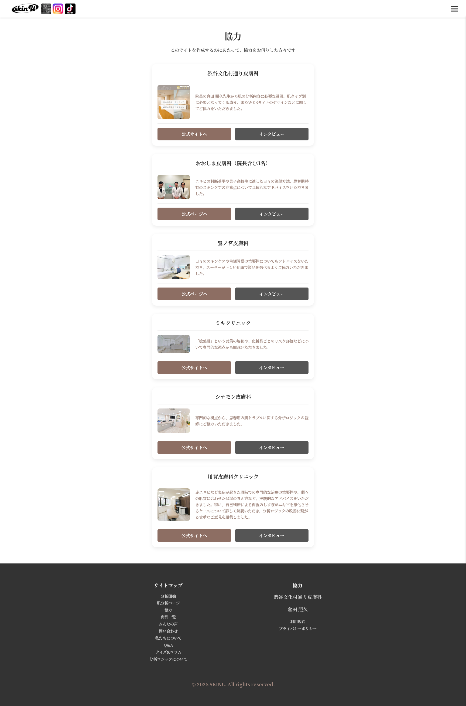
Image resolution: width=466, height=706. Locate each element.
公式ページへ (194, 214)
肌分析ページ (168, 603)
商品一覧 (168, 617)
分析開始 (168, 596)
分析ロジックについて (168, 659)
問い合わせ (168, 631)
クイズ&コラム (168, 652)
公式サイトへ (194, 134)
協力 (168, 610)
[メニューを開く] (454, 8)
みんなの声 (168, 624)
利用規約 (297, 621)
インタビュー (272, 134)
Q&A (168, 645)
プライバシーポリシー (298, 628)
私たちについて (168, 638)
